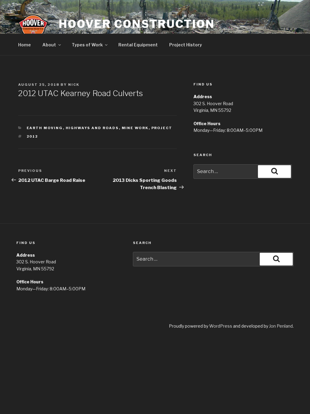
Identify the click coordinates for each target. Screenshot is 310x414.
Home (24, 44)
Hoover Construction (137, 24)
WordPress (220, 326)
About (49, 44)
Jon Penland (281, 326)
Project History (185, 44)
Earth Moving (45, 128)
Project (162, 128)
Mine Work (135, 128)
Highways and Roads (92, 128)
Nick (73, 84)
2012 (32, 136)
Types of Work (87, 44)
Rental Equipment (138, 44)
